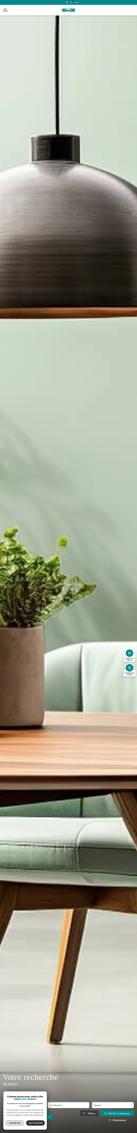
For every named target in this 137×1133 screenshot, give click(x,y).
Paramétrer (14, 1123)
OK (49, 1117)
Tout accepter (35, 1123)
